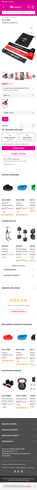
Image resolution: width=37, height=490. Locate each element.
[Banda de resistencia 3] (17, 76)
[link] (8, 197)
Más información (27, 486)
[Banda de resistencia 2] (11, 76)
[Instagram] (22, 471)
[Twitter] (18, 471)
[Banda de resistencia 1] (5, 76)
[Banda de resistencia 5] (29, 76)
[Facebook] (15, 471)
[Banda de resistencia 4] (23, 76)
